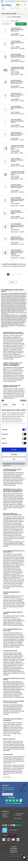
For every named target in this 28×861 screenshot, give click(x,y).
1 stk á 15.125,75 (15, 151)
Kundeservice (24, 1)
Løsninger (13, 846)
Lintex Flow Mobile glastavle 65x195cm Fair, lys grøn (17, 212)
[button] (25, 8)
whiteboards (11, 370)
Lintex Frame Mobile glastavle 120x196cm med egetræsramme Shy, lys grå (17, 56)
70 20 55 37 (18, 815)
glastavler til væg (11, 369)
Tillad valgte (14, 454)
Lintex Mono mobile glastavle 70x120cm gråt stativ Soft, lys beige (17, 186)
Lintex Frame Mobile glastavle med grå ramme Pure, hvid (17, 121)
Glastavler (7, 21)
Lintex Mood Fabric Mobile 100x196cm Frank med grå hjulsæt (17, 173)
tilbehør (19, 372)
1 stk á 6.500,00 (15, 34)
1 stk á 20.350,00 (15, 125)
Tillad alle (14, 449)
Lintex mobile (18, 315)
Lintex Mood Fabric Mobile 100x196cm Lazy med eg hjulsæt (17, 147)
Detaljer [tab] (14, 404)
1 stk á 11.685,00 (15, 47)
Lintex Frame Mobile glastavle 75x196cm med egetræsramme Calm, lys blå (17, 226)
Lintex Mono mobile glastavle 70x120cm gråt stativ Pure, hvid (17, 29)
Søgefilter (21, 24)
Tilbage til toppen (7, 777)
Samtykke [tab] (5, 404)
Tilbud (17, 4)
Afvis (14, 459)
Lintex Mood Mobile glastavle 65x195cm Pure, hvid (17, 108)
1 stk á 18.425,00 (15, 229)
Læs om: (10, 16)
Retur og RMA (13, 848)
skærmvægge (21, 264)
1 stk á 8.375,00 (15, 86)
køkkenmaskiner (20, 266)
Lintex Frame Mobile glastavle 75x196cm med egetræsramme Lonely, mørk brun (17, 252)
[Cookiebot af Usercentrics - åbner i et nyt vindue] (20, 401)
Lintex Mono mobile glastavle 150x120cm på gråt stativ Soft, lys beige (17, 238)
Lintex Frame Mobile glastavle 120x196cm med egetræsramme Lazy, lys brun (17, 200)
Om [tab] (23, 404)
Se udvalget (13, 768)
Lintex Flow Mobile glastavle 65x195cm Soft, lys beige (17, 160)
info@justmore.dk (7, 733)
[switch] (24, 434)
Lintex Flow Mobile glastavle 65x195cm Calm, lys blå (17, 43)
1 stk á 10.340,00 (15, 112)
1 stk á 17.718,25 (15, 73)
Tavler (2, 21)
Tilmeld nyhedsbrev (7, 794)
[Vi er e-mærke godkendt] (2, 1)
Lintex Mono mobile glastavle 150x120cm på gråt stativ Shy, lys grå (17, 82)
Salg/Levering (13, 850)
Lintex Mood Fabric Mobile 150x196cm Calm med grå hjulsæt (17, 69)
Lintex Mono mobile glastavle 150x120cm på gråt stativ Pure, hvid (17, 134)
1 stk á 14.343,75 (15, 177)
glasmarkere (8, 540)
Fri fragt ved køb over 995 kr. (12, 1)
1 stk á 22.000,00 (15, 60)
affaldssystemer (8, 266)
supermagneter (6, 619)
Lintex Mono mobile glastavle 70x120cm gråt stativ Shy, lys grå (17, 95)
